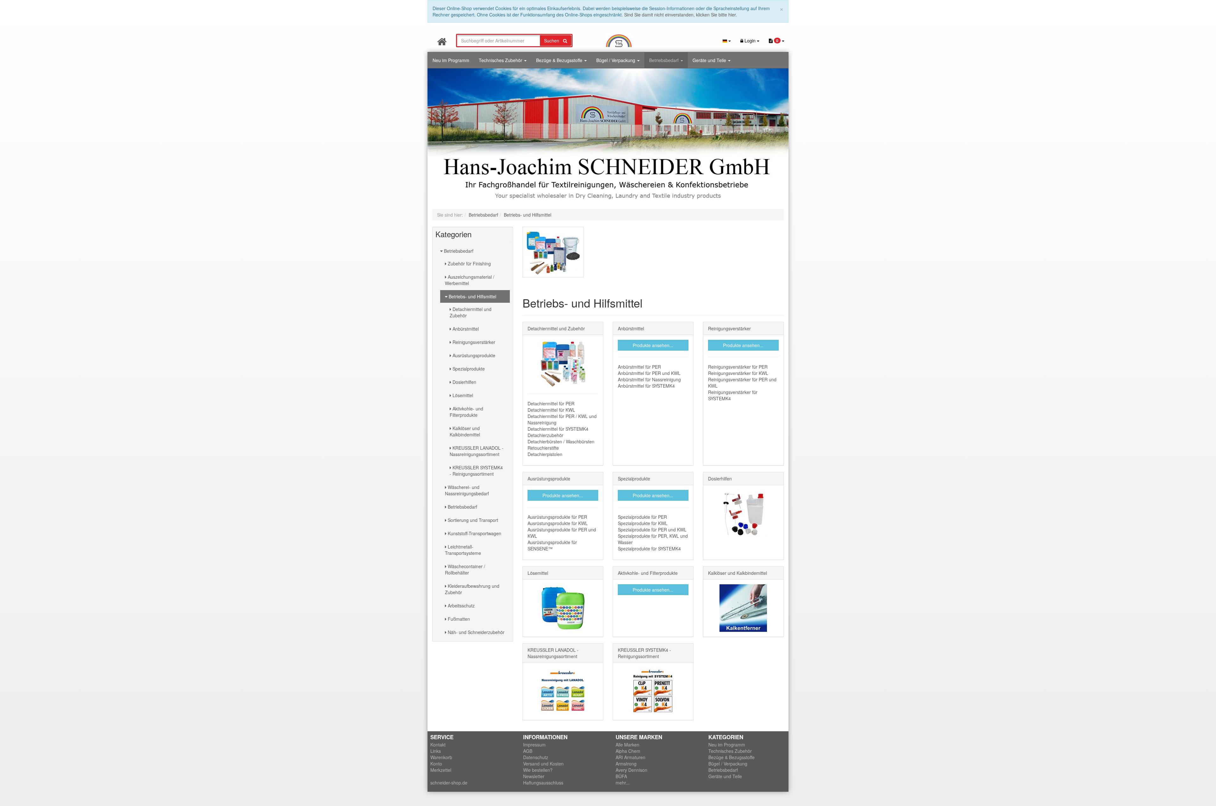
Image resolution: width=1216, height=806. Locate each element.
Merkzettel (440, 770)
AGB (527, 751)
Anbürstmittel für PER (639, 367)
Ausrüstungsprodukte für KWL (558, 523)
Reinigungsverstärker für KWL (738, 373)
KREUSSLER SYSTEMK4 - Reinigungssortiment (476, 470)
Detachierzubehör (545, 435)
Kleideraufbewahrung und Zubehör (472, 589)
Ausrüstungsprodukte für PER (557, 517)
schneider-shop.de (448, 782)
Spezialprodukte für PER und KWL (652, 529)
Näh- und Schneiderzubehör (475, 632)
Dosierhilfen (463, 382)
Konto (436, 763)
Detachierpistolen (545, 454)
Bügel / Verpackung (616, 60)
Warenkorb (441, 757)
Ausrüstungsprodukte (473, 355)
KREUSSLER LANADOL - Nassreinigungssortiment (477, 451)
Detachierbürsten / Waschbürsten (561, 441)
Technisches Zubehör (501, 60)
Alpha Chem (628, 751)
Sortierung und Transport (472, 520)
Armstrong (626, 763)
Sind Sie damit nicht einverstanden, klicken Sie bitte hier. (680, 14)
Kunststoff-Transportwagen (473, 533)
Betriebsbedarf (664, 60)
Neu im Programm (451, 60)
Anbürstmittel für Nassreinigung (649, 379)
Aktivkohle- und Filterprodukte (466, 411)
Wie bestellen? (538, 770)
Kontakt (438, 744)
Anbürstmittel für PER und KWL (649, 373)
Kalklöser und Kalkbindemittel (465, 431)
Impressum (534, 744)
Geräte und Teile (710, 60)
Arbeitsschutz (460, 605)
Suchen (553, 40)
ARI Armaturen (630, 757)
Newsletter (533, 776)
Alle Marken (627, 744)
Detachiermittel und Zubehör (470, 312)
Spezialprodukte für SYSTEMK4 (649, 548)
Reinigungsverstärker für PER (738, 367)
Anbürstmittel (465, 329)
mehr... (623, 782)
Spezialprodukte (468, 368)
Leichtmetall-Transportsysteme (463, 549)
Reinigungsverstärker (473, 342)
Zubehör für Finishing (468, 263)
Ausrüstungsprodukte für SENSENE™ (552, 545)
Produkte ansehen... (653, 345)
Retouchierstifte (543, 448)
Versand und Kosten (543, 763)
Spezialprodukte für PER (642, 517)
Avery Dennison (631, 770)
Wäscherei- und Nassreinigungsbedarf (467, 490)
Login (750, 40)
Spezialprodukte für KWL (643, 523)
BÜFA (621, 776)
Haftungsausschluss (543, 782)
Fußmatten (458, 619)
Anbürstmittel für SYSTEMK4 (646, 386)
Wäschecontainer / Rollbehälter (465, 569)
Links (435, 751)
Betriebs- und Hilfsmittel (471, 296)
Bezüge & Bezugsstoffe (560, 60)
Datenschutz (535, 757)
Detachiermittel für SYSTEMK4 (558, 429)
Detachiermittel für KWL (551, 410)
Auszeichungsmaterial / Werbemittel (469, 280)
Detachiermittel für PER (551, 403)
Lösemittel (462, 395)
